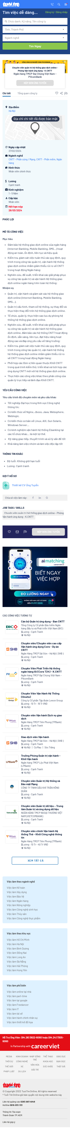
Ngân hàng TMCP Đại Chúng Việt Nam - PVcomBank (35, 75)
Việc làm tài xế (15, 1013)
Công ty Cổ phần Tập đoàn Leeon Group (42, 700)
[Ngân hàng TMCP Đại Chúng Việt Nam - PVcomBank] (11, 674)
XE (22, 1066)
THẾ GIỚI (9, 1066)
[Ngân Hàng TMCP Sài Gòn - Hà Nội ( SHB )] (11, 649)
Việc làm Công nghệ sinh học (22, 909)
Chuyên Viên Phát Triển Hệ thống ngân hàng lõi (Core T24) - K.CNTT (41, 670)
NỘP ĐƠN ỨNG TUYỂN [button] (35, 83)
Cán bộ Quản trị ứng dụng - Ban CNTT (43, 621)
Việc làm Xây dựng (17, 892)
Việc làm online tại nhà (19, 991)
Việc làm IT (13, 1009)
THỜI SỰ (9, 1061)
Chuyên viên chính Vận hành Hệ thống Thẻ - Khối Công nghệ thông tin (41, 834)
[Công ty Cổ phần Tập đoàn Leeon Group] (11, 699)
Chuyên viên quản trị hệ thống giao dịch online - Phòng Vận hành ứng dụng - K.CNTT (33, 514)
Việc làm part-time (17, 996)
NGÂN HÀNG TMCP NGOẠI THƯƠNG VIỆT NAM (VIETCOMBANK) (41, 814)
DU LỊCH (22, 1071)
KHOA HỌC (48, 1061)
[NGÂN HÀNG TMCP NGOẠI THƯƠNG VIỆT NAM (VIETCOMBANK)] (11, 811)
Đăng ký (49, 12)
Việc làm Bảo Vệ (15, 896)
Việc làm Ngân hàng (17, 900)
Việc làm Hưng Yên (17, 970)
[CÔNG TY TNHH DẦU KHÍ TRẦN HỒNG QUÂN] (11, 786)
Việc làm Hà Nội (15, 944)
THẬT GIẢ (61, 1066)
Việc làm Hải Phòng (17, 965)
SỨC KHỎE (48, 1066)
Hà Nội (12, 110)
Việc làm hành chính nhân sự (22, 1017)
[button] (59, 4)
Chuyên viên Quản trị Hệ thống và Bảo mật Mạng (40, 782)
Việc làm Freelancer (18, 1004)
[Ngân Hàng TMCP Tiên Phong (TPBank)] (11, 721)
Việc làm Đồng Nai (17, 952)
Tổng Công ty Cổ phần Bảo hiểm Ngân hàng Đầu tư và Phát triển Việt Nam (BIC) (42, 627)
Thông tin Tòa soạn (12, 1111)
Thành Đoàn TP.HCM (12, 1115)
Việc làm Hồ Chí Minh (18, 939)
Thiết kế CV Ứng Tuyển (25, 485)
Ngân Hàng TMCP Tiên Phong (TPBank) (41, 722)
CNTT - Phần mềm (45, 159)
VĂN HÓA (35, 1064)
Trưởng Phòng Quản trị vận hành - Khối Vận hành (40, 757)
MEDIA (9, 1056)
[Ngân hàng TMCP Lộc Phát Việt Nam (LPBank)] (11, 761)
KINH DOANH (22, 1056)
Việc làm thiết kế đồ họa (20, 1022)
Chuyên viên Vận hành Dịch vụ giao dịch (41, 717)
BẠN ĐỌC (60, 1061)
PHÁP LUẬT (9, 1071)
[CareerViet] (45, 1046)
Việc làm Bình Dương (18, 948)
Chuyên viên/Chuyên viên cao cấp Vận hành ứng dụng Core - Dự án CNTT (41, 646)
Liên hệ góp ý (9, 1122)
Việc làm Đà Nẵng (16, 961)
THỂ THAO (48, 1056)
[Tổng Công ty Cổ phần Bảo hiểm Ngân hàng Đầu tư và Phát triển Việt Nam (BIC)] (11, 627)
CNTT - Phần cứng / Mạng (22, 159)
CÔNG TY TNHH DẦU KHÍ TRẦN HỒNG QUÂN (40, 789)
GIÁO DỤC (61, 1056)
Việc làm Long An (16, 957)
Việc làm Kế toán (16, 887)
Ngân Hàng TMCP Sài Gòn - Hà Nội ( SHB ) (42, 653)
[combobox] (35, 21)
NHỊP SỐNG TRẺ (35, 1058)
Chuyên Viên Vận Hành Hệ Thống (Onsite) (40, 695)
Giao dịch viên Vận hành (35, 737)
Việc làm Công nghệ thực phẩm (23, 918)
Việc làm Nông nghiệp (18, 905)
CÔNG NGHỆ (22, 1061)
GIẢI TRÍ (35, 1069)
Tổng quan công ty (27, 93)
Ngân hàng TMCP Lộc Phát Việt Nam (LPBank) (39, 764)
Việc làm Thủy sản (17, 913)
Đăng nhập (61, 12)
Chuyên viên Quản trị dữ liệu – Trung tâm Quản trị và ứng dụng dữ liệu (42, 807)
